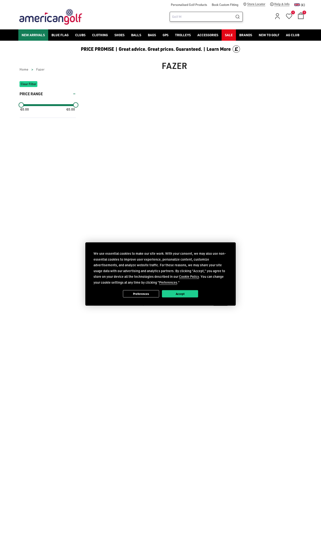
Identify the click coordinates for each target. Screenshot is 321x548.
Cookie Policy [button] (189, 276)
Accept (180, 293)
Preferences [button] (168, 282)
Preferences (141, 293)
